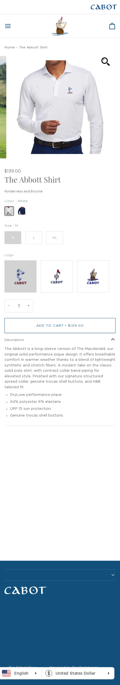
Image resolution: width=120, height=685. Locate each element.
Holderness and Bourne (23, 191)
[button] (60, 575)
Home (9, 47)
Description (14, 340)
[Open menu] (12, 26)
